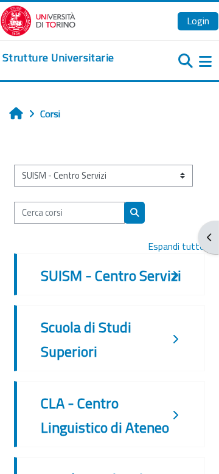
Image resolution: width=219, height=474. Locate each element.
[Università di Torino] (38, 19)
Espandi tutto (176, 246)
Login (198, 20)
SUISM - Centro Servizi (111, 275)
